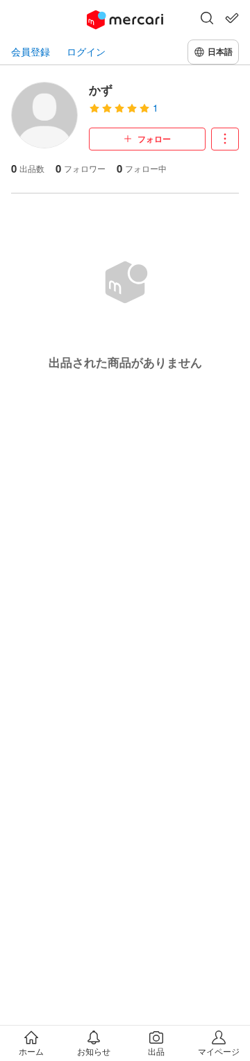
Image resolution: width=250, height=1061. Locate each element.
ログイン (86, 51)
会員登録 (30, 51)
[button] (206, 19)
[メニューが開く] (225, 139)
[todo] (232, 18)
